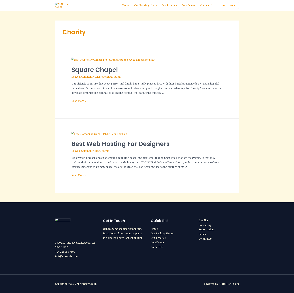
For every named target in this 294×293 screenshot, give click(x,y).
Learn (202, 234)
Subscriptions (207, 229)
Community (205, 238)
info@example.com (66, 256)
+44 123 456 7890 (65, 251)
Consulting (205, 225)
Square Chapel (95, 70)
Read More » (79, 101)
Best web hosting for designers (121, 144)
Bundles (203, 220)
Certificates (188, 5)
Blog (97, 150)
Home (125, 5)
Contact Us (206, 5)
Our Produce (169, 5)
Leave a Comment (82, 76)
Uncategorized (103, 76)
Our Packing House (145, 5)
